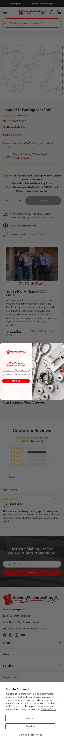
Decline (30, 726)
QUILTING (22, 370)
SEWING (9, 370)
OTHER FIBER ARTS (23, 374)
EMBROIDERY (9, 374)
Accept (30, 718)
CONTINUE (16, 381)
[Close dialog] (62, 345)
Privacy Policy (48, 709)
